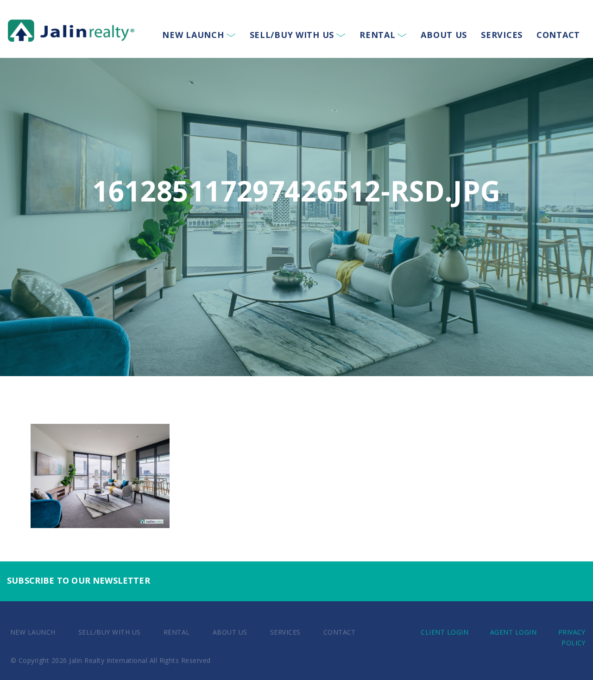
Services (502, 34)
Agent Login (513, 632)
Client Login (444, 632)
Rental (377, 34)
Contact (558, 34)
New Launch (193, 34)
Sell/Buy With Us (292, 34)
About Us (444, 34)
